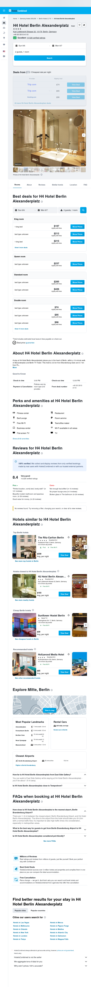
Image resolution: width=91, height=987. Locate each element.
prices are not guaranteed (65, 950)
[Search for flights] (4, 17)
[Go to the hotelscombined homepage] (18, 10)
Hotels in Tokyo (19, 939)
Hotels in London (20, 936)
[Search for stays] (4, 22)
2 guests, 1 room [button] (22, 51)
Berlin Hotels (43, 18)
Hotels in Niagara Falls (59, 939)
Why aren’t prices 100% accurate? (28, 965)
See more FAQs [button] (49, 841)
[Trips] (4, 44)
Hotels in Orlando (20, 929)
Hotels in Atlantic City (59, 932)
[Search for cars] (4, 27)
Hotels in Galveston (58, 936)
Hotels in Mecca (56, 922)
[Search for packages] (4, 32)
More (15, 367)
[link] (26, 561)
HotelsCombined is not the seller (27, 957)
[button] (4, 10)
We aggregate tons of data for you (28, 961)
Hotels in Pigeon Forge (59, 926)
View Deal (64, 555)
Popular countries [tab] (38, 910)
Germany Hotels (25, 18)
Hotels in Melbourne (21, 926)
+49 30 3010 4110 (20, 34)
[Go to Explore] (4, 37)
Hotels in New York (20, 932)
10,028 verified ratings (36, 37)
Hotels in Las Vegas (21, 922)
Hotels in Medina (57, 929)
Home (15, 18)
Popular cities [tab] (20, 910)
